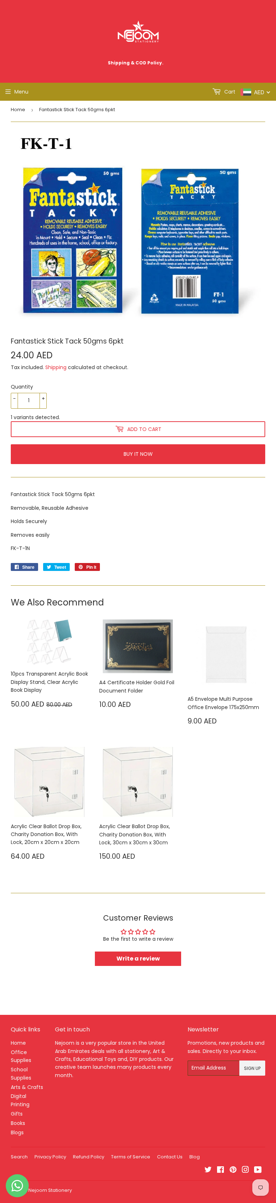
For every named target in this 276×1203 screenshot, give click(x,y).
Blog (194, 1156)
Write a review (138, 958)
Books (18, 1123)
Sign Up (252, 1068)
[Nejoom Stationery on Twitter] (208, 1170)
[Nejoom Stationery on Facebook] (220, 1170)
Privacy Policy (50, 1156)
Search (19, 1156)
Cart (229, 91)
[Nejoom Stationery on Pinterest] (233, 1170)
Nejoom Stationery (50, 1190)
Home (18, 109)
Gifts (17, 1113)
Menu (21, 91)
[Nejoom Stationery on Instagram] (245, 1170)
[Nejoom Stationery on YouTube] (258, 1170)
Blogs (17, 1132)
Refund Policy (88, 1156)
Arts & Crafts (27, 1087)
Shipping (55, 367)
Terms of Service (130, 1156)
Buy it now (138, 454)
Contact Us (170, 1156)
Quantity (22, 386)
